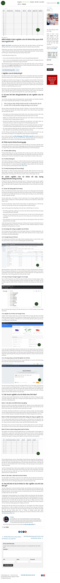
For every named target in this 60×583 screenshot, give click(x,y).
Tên (4, 559)
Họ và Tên (49, 59)
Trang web (32, 559)
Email (18, 559)
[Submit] (58, 3)
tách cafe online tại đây (29, 524)
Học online (41, 2)
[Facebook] (2, 527)
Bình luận (5, 549)
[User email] (7, 527)
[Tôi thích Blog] (8, 3)
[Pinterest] (6, 527)
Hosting (32, 2)
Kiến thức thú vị (26, 2)
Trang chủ (19, 2)
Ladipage (24, 4)
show (17, 70)
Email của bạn (50, 64)
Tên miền (37, 2)
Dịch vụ (19, 4)
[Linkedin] (4, 527)
